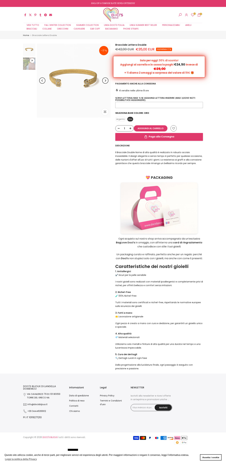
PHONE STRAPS (131, 28)
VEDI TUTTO (33, 25)
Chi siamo (74, 411)
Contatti (73, 405)
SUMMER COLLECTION (87, 25)
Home (26, 35)
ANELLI (188, 25)
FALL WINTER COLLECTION (57, 25)
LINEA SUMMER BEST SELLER (143, 25)
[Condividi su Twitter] (30, 15)
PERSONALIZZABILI (171, 25)
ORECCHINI (62, 28)
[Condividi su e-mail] (50, 15)
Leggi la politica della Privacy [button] (21, 459)
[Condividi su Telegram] (45, 15)
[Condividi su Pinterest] (35, 15)
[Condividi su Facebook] (25, 15)
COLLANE (47, 28)
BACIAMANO (111, 28)
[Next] (105, 80)
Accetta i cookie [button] (210, 457)
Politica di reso (77, 400)
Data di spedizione (79, 395)
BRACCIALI (32, 28)
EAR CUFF (95, 28)
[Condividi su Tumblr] (40, 15)
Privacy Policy (107, 395)
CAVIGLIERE (79, 28)
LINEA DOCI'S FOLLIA (114, 25)
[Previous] (42, 80)
